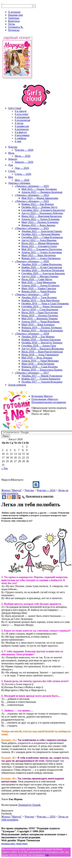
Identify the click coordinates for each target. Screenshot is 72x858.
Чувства (29, 490)
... (2, 474)
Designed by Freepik (29, 804)
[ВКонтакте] (1, 2)
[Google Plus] (19, 497)
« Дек (4, 468)
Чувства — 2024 (46, 490)
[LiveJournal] (23, 497)
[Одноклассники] (9, 497)
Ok (47, 855)
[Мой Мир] (14, 497)
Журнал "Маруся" (11, 490)
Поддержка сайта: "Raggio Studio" (14, 844)
